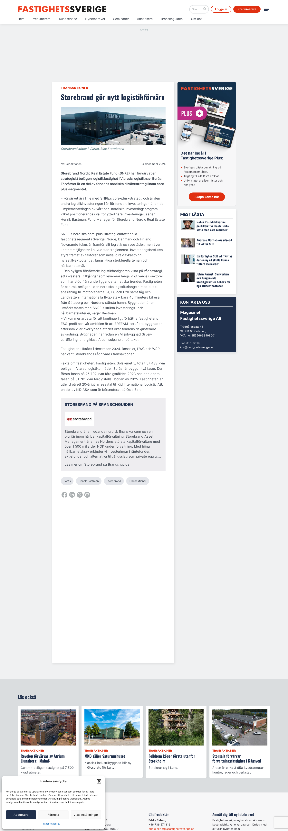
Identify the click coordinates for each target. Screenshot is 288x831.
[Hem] (62, 9)
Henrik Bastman (89, 481)
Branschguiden (172, 19)
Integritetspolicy (51, 823)
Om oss (196, 19)
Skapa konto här (207, 197)
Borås (67, 481)
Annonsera (145, 19)
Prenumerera (41, 19)
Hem (21, 19)
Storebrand (114, 481)
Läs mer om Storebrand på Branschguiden (98, 464)
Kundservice (68, 19)
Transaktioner (74, 88)
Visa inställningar (85, 815)
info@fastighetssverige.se (196, 347)
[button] (99, 781)
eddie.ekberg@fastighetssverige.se (171, 828)
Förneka (53, 815)
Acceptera (21, 815)
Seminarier (121, 19)
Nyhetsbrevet (95, 19)
